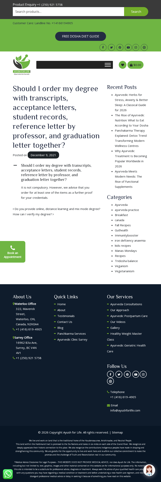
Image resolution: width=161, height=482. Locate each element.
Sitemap (117, 432)
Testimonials (66, 316)
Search (136, 11)
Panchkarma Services (71, 333)
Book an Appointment (12, 255)
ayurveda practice (127, 210)
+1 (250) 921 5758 (50, 4)
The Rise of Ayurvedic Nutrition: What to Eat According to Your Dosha (131, 120)
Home (61, 304)
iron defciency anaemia (130, 240)
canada (119, 220)
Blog (60, 328)
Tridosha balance (126, 261)
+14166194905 (62, 23)
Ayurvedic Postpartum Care (129, 316)
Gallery (115, 328)
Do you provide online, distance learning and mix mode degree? (57, 209)
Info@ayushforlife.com (125, 410)
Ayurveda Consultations (126, 304)
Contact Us (64, 322)
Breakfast (121, 215)
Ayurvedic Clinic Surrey (72, 339)
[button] (57, 172)
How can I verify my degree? (33, 214)
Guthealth (121, 230)
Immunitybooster (126, 235)
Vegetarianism (124, 271)
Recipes (120, 256)
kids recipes (123, 245)
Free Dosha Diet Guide (80, 36)
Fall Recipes (123, 225)
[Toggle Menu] (108, 65)
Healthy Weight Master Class (124, 336)
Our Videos (117, 322)
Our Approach (119, 310)
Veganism (121, 266)
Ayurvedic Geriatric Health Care (126, 348)
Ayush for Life (72, 432)
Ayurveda (121, 205)
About (61, 310)
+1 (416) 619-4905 (29, 329)
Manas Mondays (126, 251)
